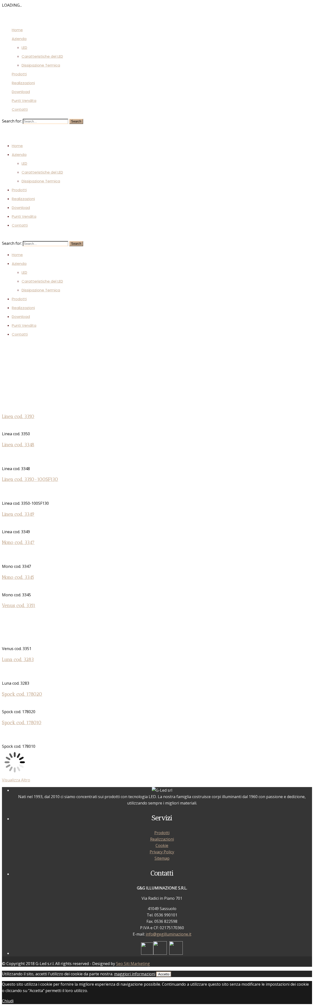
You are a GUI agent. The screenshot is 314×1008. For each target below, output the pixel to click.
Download (21, 91)
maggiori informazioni (134, 974)
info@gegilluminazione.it (168, 934)
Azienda (19, 38)
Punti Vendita (24, 100)
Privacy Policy (162, 852)
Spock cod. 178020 (22, 694)
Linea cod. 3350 (18, 416)
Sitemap (162, 858)
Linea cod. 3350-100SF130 (30, 479)
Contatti (20, 109)
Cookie (162, 845)
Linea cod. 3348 (18, 445)
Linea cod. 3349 (18, 514)
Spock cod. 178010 (21, 722)
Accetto (163, 974)
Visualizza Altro (16, 780)
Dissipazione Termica (41, 65)
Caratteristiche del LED (42, 56)
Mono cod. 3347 (18, 542)
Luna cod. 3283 (18, 659)
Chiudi (7, 1001)
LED (24, 47)
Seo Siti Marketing (133, 963)
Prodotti (19, 74)
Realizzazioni (23, 82)
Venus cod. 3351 (18, 605)
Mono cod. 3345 (18, 577)
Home (17, 29)
